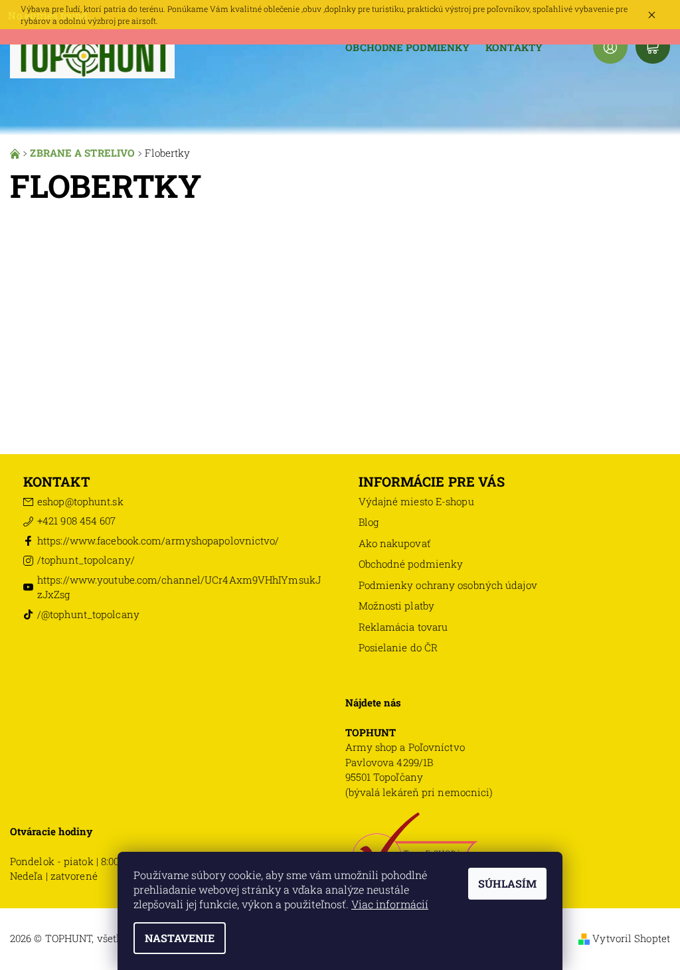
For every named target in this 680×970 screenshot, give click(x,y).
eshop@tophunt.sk (80, 501)
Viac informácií (389, 904)
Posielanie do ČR (398, 647)
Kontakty (514, 47)
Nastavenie (179, 938)
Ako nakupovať (394, 543)
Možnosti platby (397, 605)
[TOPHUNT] (92, 53)
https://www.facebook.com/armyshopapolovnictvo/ (158, 540)
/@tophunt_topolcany (88, 614)
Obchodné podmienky (407, 47)
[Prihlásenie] (610, 46)
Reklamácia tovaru (403, 626)
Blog (369, 521)
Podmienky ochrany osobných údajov (448, 585)
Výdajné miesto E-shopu (416, 501)
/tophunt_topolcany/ (86, 559)
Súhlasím (507, 883)
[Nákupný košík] (653, 46)
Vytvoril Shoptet (631, 938)
